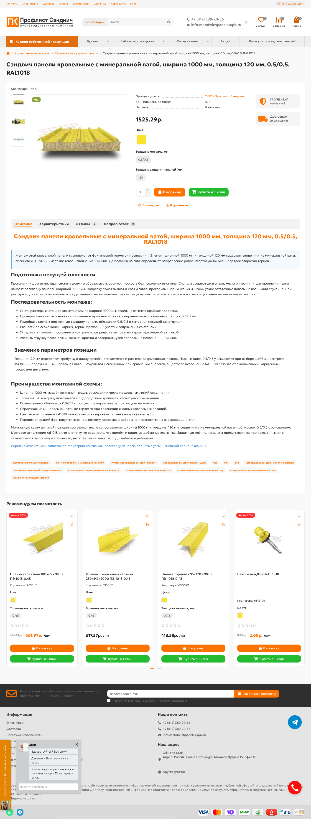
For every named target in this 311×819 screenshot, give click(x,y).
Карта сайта (118, 3)
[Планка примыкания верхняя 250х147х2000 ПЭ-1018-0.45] (118, 540)
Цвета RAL (100, 3)
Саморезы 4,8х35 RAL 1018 (258, 574)
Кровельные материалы (32, 53)
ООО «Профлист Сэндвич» (225, 96)
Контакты (12, 3)
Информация (19, 714)
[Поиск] (168, 22)
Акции (225, 41)
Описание (23, 224)
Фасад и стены (187, 41)
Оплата (63, 3)
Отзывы (85, 224)
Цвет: (140, 130)
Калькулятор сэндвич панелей (272, 41)
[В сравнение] (72, 524)
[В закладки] (72, 516)
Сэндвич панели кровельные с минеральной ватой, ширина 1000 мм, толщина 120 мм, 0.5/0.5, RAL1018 (155, 239)
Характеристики (54, 224)
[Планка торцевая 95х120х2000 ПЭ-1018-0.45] (193, 540)
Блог (133, 3)
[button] (7, 587)
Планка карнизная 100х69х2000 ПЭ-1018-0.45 (36, 576)
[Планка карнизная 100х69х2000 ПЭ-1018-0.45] (42, 540)
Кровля (93, 41)
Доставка (48, 3)
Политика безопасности (24, 735)
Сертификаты (80, 3)
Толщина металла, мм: (152, 152)
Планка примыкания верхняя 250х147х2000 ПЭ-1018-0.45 (109, 576)
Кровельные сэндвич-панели (76, 53)
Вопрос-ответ (119, 224)
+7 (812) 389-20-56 (207, 19)
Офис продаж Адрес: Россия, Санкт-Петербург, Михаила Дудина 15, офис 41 (209, 755)
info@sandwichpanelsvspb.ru (216, 25)
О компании (30, 3)
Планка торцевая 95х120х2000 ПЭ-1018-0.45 (186, 576)
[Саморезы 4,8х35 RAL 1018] (269, 540)
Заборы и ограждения (137, 41)
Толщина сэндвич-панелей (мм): (160, 169)
